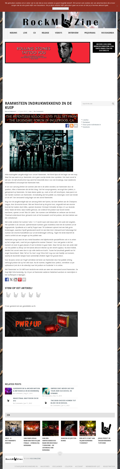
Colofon (85, 120)
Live (25, 33)
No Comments (38, 111)
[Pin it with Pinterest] (20, 279)
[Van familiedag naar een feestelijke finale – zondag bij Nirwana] (32, 428)
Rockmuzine (35, 458)
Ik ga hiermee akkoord (60, 9)
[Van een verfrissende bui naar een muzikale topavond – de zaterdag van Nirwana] (50, 428)
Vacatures (86, 127)
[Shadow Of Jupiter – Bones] (69, 428)
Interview (73, 33)
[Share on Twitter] (11, 279)
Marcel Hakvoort (10, 111)
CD (34, 33)
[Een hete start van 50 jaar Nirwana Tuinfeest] (87, 428)
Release (45, 33)
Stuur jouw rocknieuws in (92, 125)
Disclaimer (86, 122)
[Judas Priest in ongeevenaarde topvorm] (106, 428)
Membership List (93, 466)
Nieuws (13, 33)
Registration (109, 466)
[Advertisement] (60, 80)
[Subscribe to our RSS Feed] (71, 126)
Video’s (58, 33)
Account (79, 466)
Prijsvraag (89, 33)
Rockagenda (107, 33)
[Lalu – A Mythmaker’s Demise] (13, 428)
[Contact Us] (76, 126)
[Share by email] (24, 279)
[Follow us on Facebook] (67, 126)
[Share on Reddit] (15, 279)
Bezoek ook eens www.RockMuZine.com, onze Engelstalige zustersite (104, 47)
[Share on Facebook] (7, 279)
